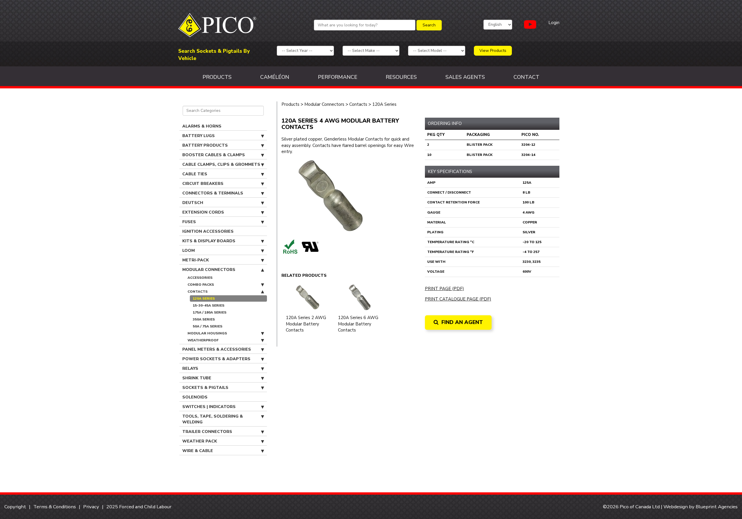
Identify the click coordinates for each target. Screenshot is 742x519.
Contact (526, 77)
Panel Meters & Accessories (216, 349)
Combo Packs (201, 284)
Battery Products (205, 145)
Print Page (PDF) (444, 289)
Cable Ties (194, 174)
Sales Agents (465, 77)
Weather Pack (199, 441)
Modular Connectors (208, 269)
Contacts (198, 291)
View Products (492, 50)
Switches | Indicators (209, 406)
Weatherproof (203, 340)
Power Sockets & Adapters (216, 359)
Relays (190, 368)
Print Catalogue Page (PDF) (458, 299)
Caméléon (274, 77)
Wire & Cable (197, 451)
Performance (337, 77)
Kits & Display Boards (208, 241)
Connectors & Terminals (212, 193)
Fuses (189, 222)
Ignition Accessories (208, 231)
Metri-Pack (195, 260)
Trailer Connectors (207, 431)
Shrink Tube (196, 378)
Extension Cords (203, 212)
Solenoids (195, 397)
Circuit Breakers (202, 183)
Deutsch (192, 202)
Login (553, 23)
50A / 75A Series (207, 326)
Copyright (15, 506)
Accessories (200, 277)
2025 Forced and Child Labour (139, 506)
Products (217, 77)
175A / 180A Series (209, 312)
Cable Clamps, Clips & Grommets (221, 164)
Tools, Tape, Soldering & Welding (212, 419)
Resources (401, 77)
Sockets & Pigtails (205, 387)
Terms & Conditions (54, 506)
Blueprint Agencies (717, 506)
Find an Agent (461, 322)
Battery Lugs (198, 136)
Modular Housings (207, 333)
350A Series (204, 319)
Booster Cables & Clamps (213, 155)
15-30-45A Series (208, 305)
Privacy (91, 506)
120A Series (204, 298)
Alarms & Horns (201, 126)
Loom (188, 250)
